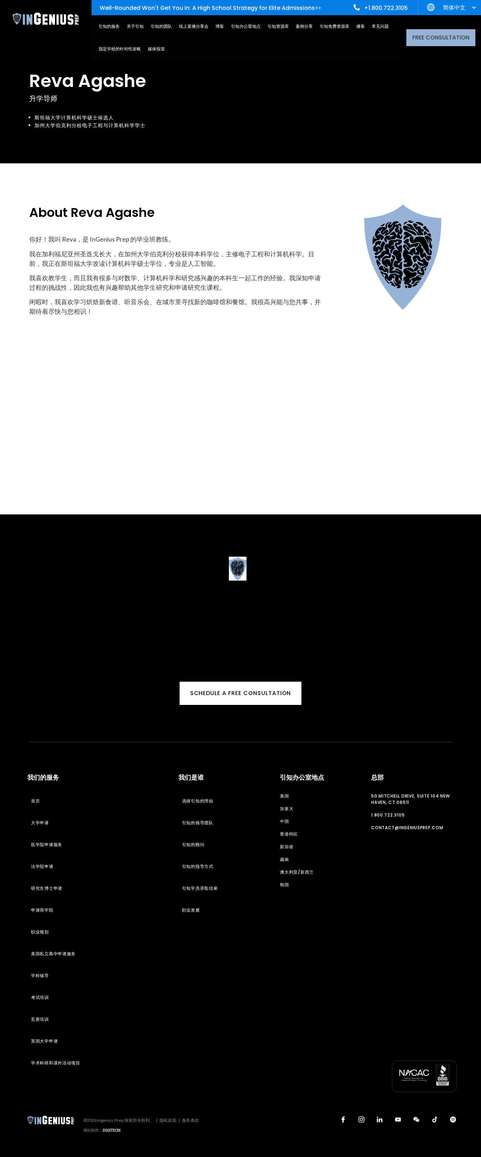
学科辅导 (40, 975)
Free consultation (440, 37)
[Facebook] (343, 1119)
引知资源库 (278, 26)
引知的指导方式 (197, 866)
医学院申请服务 (46, 845)
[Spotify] (453, 1119)
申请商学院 (42, 910)
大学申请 (40, 823)
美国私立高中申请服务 (53, 954)
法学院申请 (42, 866)
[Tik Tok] (435, 1119)
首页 (35, 801)
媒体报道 (156, 49)
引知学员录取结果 (200, 888)
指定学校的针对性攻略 (120, 49)
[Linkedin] (380, 1119)
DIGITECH (111, 1130)
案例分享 (304, 26)
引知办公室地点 (246, 26)
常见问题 (380, 26)
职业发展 (191, 910)
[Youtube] (398, 1119)
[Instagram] (361, 1119)
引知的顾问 (193, 845)
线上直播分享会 (193, 26)
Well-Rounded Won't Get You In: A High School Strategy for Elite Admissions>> (210, 8)
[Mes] (416, 1119)
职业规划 (40, 932)
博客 (219, 26)
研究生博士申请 (46, 888)
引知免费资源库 (334, 26)
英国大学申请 (44, 1041)
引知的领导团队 (197, 823)
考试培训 (40, 997)
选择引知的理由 (197, 801)
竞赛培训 (40, 1019)
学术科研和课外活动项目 (55, 1063)
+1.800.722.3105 (386, 8)
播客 (360, 26)
